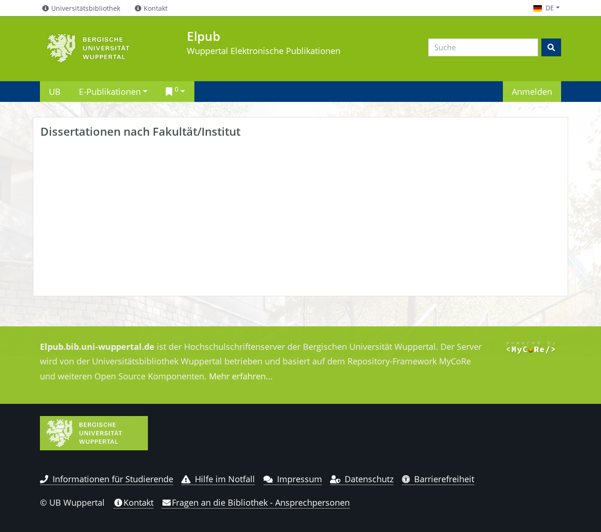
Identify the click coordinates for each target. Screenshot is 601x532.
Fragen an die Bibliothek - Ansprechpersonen (261, 502)
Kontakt (138, 502)
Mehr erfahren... (241, 376)
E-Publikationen (110, 91)
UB (55, 91)
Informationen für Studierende (113, 479)
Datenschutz (369, 479)
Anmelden (532, 91)
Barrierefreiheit (444, 479)
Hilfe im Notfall (225, 479)
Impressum (299, 479)
